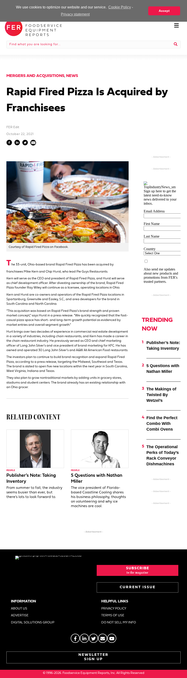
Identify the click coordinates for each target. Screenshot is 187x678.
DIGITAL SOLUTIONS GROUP (32, 622)
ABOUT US (19, 608)
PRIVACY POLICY (113, 608)
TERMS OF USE (112, 615)
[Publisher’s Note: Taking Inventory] (35, 448)
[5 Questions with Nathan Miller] (99, 448)
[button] (137, 570)
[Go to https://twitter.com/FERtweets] (93, 638)
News (72, 76)
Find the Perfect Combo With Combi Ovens (161, 424)
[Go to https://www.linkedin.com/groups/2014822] (84, 638)
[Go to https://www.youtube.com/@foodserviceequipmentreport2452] (111, 638)
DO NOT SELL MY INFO (118, 622)
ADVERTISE (20, 615)
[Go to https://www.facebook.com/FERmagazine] (75, 638)
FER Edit (12, 127)
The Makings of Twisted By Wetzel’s (161, 395)
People (10, 470)
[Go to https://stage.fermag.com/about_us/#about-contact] (102, 638)
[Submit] (175, 44)
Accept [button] (164, 11)
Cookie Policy (119, 7)
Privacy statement (75, 14)
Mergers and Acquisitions (35, 76)
